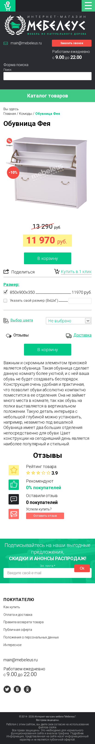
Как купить (11, 607)
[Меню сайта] (88, 6)
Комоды (25, 114)
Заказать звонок (71, 43)
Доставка (82, 335)
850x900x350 (22, 292)
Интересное (12, 645)
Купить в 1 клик (76, 271)
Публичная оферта (17, 630)
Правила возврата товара (23, 622)
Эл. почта (47, 566)
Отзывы (21, 335)
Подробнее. (77, 733)
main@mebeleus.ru (26, 43)
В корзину (47, 258)
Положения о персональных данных (31, 637)
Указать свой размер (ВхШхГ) (34, 300)
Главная (9, 114)
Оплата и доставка (17, 614)
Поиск (7, 69)
